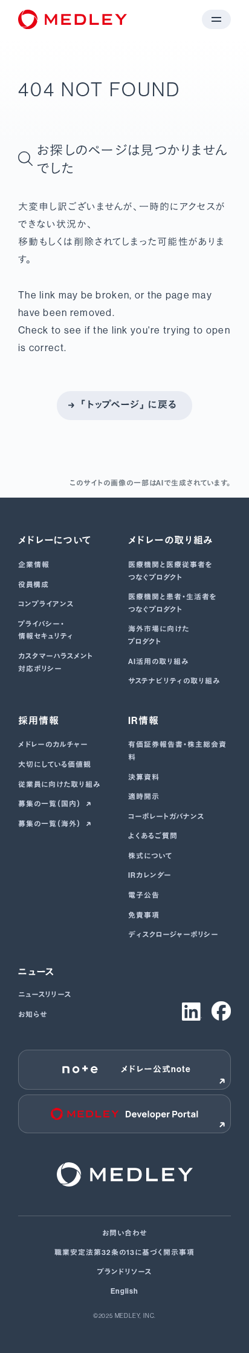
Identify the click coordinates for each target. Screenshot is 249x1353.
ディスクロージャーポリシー (173, 934)
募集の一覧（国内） (50, 804)
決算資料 (144, 777)
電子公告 (144, 895)
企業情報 (34, 565)
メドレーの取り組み (171, 540)
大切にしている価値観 (54, 764)
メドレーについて (54, 540)
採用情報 (38, 720)
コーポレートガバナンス (166, 816)
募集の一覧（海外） (50, 824)
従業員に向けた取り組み (59, 784)
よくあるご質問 (153, 836)
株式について (150, 856)
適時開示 (144, 796)
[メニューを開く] (216, 19)
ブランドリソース (124, 1272)
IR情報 (143, 720)
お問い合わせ (124, 1233)
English (125, 1291)
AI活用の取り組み (158, 661)
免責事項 (144, 915)
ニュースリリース (44, 994)
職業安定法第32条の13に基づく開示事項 (124, 1252)
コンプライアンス (46, 604)
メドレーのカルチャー (53, 744)
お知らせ (32, 1014)
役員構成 (33, 585)
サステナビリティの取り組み (173, 681)
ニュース (36, 972)
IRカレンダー (150, 875)
